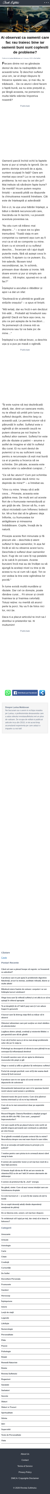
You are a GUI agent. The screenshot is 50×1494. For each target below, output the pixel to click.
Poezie (4, 1346)
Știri (3, 1424)
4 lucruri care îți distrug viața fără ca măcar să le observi (22, 1016)
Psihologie (6, 1351)
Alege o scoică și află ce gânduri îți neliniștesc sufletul (25, 1065)
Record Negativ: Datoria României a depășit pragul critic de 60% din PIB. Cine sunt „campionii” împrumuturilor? (24, 1116)
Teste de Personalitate (11, 1435)
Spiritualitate (7, 1413)
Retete (4, 1368)
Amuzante (5, 1234)
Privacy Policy (25, 1472)
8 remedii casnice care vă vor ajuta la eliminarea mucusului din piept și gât (22, 1058)
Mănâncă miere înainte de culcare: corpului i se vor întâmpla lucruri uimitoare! (24, 990)
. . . (46, 2)
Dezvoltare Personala (10, 1279)
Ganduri (5, 1290)
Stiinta (4, 1418)
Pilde (3, 1340)
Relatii (4, 1357)
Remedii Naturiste (9, 1362)
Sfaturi (4, 1401)
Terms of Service (25, 1466)
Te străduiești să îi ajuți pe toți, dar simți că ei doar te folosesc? (24, 1219)
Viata (3, 1440)
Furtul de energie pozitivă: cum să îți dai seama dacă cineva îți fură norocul (24, 1072)
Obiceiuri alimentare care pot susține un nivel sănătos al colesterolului (25, 1024)
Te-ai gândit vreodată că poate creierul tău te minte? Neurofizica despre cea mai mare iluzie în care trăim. (24, 1137)
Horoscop (5, 1296)
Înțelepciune (6, 1301)
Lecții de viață (7, 1312)
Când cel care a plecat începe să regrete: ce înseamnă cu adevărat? (25, 970)
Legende (5, 1318)
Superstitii (6, 1429)
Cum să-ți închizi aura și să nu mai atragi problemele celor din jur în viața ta (24, 1041)
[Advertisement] (25, 132)
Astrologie (6, 1245)
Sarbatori (5, 1390)
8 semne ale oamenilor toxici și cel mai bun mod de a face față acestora (24, 1163)
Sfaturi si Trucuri (8, 1407)
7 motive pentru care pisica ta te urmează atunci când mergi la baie (25, 1154)
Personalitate (7, 1335)
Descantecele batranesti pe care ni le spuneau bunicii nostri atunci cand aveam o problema (25, 1089)
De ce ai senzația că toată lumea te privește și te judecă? (22, 1146)
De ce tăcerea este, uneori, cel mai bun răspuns (22, 1213)
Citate (4, 1257)
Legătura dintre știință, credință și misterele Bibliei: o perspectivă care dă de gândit (25, 1033)
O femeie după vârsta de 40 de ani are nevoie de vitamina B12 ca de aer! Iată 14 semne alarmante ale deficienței (24, 1173)
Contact (25, 1460)
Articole (4, 1240)
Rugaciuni (5, 1379)
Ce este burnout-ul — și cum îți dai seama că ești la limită (24, 1197)
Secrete (4, 1396)
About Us (25, 1454)
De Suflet (5, 1273)
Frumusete (6, 1284)
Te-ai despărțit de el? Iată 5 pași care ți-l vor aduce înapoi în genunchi (23, 1007)
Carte (3, 1251)
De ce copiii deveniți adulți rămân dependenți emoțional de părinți (21, 1205)
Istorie (4, 1307)
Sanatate (5, 1385)
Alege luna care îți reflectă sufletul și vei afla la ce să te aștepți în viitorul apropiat (25, 999)
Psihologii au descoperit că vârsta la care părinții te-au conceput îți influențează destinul (25, 1049)
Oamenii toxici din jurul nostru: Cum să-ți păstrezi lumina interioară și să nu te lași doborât (23, 1098)
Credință (5, 1262)
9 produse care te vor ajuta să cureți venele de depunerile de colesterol (21, 1081)
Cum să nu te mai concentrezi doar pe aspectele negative (22, 1106)
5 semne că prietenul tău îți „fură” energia (20, 1182)
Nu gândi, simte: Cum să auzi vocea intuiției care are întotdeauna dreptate (24, 1188)
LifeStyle (5, 1323)
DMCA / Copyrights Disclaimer (25, 1478)
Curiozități (6, 1268)
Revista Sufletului (9, 1374)
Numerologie (7, 1329)
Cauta (4, 958)
